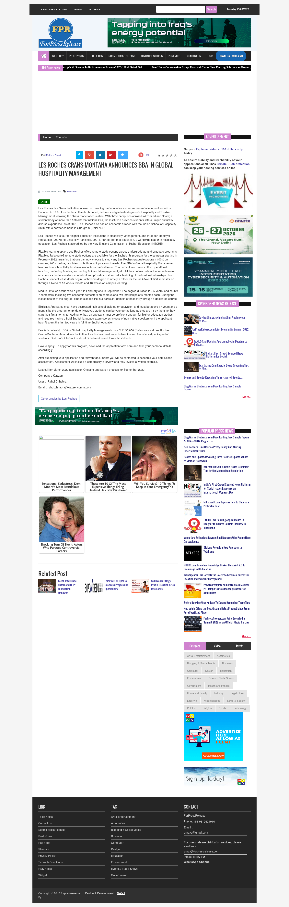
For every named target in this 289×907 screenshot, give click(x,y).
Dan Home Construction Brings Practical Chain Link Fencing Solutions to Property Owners (178, 67)
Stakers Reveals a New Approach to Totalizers (222, 549)
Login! (78, 9)
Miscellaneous (212, 700)
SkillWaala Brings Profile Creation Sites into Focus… (163, 585)
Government (194, 685)
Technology (239, 708)
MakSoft (121, 893)
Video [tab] (217, 646)
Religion (207, 708)
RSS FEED (45, 869)
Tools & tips (45, 817)
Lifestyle (192, 700)
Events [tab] (239, 646)
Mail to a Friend (53, 155)
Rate (147, 154)
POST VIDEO (174, 56)
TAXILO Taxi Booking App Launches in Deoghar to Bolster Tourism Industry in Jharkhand (224, 524)
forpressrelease (70, 893)
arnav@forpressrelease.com (201, 851)
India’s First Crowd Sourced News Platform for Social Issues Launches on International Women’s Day (226, 488)
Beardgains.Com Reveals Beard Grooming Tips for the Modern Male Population (226, 469)
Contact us (45, 823)
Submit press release (51, 830)
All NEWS (94, 9)
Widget (42, 875)
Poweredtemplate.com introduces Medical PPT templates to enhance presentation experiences (226, 589)
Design (209, 671)
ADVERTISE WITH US (152, 56)
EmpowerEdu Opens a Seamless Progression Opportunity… (116, 585)
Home (47, 137)
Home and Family (197, 693)
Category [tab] (195, 646)
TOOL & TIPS (96, 56)
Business (227, 663)
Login (210, 56)
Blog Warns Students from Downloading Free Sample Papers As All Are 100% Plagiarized (216, 439)
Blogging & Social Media (201, 663)
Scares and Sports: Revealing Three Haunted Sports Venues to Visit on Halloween (216, 459)
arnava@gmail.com (196, 832)
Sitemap (43, 849)
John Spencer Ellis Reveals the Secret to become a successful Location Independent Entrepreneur (216, 577)
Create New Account (54, 9)
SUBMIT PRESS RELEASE (122, 56)
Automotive (223, 656)
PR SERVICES (76, 56)
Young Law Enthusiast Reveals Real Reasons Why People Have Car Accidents (217, 540)
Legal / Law (237, 693)
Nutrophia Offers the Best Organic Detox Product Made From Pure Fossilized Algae (216, 610)
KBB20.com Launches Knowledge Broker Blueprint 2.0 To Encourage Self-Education (214, 567)
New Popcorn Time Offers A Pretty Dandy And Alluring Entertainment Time (212, 449)
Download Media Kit (231, 56)
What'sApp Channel (197, 862)
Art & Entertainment (198, 656)
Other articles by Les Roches (59, 398)
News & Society (236, 700)
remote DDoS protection (233, 164)
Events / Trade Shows (221, 678)
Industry (219, 693)
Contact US (194, 56)
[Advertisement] (144, 104)
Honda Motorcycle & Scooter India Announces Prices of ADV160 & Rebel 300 (67, 67)
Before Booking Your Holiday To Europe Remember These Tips (217, 603)
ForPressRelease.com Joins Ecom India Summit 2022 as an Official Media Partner (226, 620)
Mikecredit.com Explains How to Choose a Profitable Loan (226, 504)
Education (62, 137)
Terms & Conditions (50, 862)
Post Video (45, 836)
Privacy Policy (46, 856)
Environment (194, 678)
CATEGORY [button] (58, 56)
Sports (222, 708)
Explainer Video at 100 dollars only (219, 149)
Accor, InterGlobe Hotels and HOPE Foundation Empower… (67, 587)
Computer (192, 671)
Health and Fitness (219, 685)
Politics (191, 708)
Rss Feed (44, 843)
